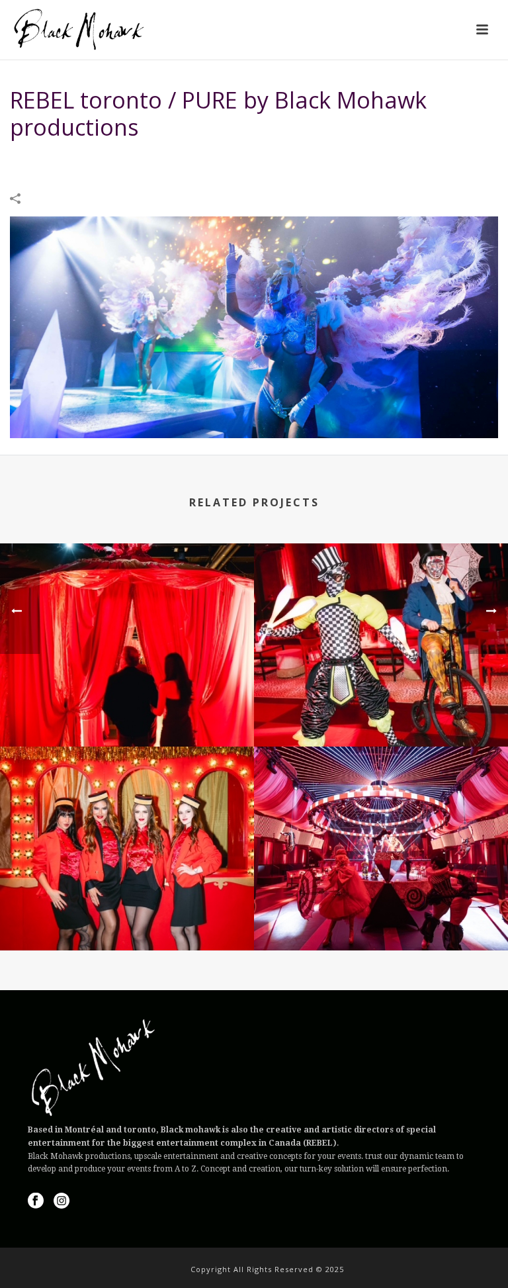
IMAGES (222, 160)
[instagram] (61, 1201)
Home (186, 160)
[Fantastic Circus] (127, 598)
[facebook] (36, 1201)
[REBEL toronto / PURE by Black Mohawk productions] (254, 326)
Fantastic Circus (127, 711)
